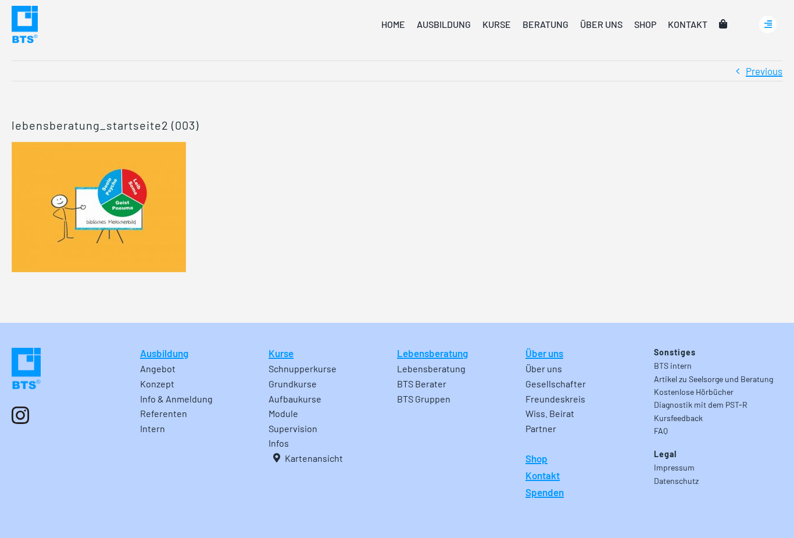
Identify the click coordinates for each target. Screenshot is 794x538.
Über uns (544, 353)
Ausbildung (164, 353)
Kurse (281, 353)
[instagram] (20, 415)
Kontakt (542, 475)
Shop (536, 458)
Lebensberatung (432, 353)
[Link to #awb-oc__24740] (768, 24)
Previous (764, 71)
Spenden (544, 492)
